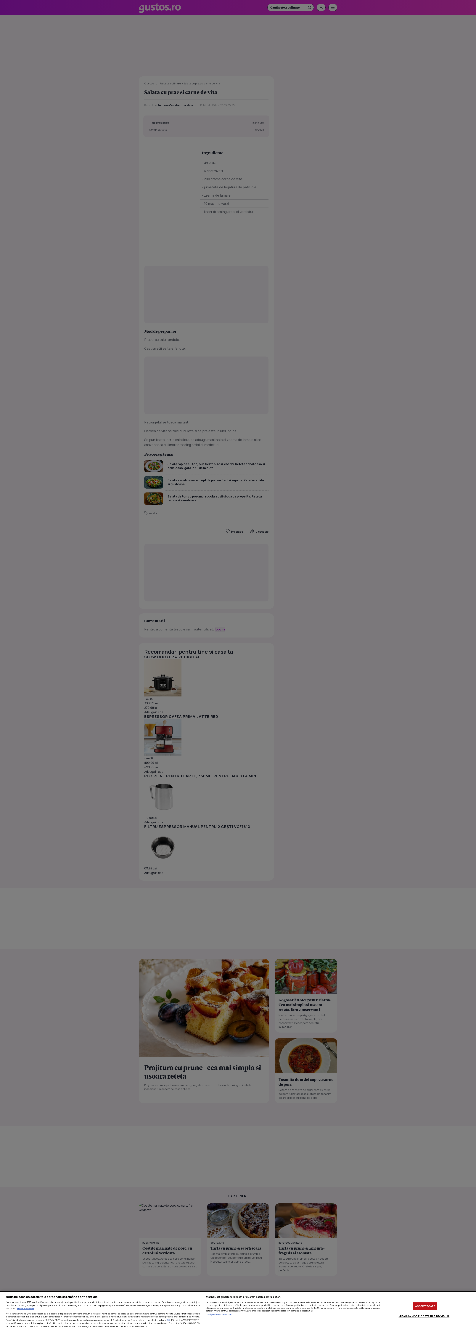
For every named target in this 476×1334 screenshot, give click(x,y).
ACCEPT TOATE (425, 1306)
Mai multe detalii (25, 1308)
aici (168, 1320)
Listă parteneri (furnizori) (219, 1314)
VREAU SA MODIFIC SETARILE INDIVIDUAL (424, 1316)
